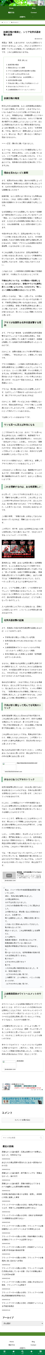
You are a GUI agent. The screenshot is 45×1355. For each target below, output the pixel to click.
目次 (19, 60)
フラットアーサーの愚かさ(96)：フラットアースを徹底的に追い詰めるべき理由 (22, 1259)
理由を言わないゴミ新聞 (16, 68)
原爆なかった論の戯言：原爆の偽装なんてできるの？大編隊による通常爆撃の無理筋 (21, 1185)
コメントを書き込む (22, 1120)
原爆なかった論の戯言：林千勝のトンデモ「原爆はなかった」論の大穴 (22, 1174)
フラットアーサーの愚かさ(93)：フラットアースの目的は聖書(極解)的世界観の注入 (22, 1294)
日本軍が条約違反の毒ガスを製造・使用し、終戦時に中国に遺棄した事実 (22, 1195)
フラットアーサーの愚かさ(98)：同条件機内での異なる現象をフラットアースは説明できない (22, 1238)
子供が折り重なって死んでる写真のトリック (23, 83)
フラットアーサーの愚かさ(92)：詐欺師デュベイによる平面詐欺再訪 (22, 1304)
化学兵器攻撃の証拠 (15, 80)
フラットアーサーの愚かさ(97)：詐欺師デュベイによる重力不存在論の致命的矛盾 (22, 1248)
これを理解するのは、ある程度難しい (21, 77)
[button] (41, 1137)
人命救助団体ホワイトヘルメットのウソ (21, 89)
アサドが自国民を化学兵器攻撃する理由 (21, 71)
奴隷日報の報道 (13, 65)
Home (12, 1342)
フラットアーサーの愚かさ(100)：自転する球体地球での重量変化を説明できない (22, 1216)
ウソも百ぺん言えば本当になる (18, 74)
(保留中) (22, 1348)
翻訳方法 (12, 1345)
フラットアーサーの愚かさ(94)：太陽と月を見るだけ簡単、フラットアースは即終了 (22, 1283)
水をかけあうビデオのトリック (18, 86)
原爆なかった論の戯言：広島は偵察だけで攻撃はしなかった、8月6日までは (22, 1153)
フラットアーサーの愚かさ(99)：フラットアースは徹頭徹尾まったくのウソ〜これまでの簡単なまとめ (22, 1227)
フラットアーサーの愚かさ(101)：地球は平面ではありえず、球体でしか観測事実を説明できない (22, 1206)
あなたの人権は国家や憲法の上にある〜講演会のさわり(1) (22, 1164)
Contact (33, 1345)
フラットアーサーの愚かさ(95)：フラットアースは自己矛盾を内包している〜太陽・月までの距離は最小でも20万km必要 (22, 1271)
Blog (33, 1342)
